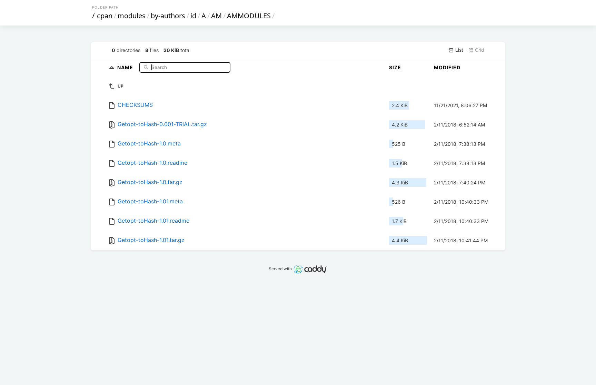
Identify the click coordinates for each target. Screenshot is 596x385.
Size (395, 67)
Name (126, 67)
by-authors (168, 15)
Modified (447, 67)
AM (216, 15)
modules (132, 15)
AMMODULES (249, 15)
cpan (104, 15)
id (193, 15)
